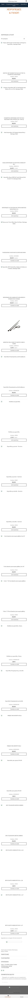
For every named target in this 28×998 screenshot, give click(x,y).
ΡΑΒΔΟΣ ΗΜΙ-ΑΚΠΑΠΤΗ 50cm (14, 746)
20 (24, 38)
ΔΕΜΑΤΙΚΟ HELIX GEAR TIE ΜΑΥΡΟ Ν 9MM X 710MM (14, 343)
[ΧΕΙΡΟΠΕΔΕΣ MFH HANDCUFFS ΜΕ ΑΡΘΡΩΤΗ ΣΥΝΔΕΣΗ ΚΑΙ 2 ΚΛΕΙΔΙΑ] (14, 281)
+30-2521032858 (5, 967)
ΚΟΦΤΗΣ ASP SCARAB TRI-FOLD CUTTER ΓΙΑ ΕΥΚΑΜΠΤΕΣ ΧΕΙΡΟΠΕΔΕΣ (14, 73)
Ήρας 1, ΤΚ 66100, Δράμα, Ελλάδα (9, 964)
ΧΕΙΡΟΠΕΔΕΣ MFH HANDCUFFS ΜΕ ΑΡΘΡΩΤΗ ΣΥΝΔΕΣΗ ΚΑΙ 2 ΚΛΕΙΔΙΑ (14, 298)
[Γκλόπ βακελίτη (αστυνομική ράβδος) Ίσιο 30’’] (14, 550)
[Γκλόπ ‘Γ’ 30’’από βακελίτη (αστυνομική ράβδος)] (14, 595)
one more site (16, 992)
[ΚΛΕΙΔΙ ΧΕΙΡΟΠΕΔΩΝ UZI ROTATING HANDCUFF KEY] (14, 146)
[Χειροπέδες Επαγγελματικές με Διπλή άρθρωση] (14, 371)
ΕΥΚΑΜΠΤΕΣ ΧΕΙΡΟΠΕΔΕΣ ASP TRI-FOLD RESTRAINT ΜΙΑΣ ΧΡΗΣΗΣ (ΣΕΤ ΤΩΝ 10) (14, 118)
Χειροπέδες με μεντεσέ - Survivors (14, 476)
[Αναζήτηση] (22, 1)
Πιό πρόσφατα (4, 38)
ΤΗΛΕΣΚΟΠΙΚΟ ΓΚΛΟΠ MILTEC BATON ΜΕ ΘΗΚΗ (14, 252)
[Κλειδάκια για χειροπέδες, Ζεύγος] (14, 640)
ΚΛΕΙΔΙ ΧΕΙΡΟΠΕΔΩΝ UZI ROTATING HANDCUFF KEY (14, 163)
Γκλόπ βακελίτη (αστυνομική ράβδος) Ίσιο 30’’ (14, 566)
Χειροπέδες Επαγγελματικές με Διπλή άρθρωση (14, 387)
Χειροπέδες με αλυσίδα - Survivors (14, 521)
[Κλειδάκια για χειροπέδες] (14, 416)
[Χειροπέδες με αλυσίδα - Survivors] (14, 505)
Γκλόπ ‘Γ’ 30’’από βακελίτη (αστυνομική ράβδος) (14, 611)
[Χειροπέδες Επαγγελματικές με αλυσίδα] (14, 685)
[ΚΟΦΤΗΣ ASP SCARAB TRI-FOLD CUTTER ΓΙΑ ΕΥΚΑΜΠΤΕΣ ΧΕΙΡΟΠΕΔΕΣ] (14, 57)
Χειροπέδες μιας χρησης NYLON (14, 790)
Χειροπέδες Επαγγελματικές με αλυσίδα (14, 701)
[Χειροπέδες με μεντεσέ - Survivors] (14, 460)
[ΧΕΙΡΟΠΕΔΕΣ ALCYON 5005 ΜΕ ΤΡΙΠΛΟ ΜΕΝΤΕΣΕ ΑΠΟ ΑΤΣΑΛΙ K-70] (14, 191)
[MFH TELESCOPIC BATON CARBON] (14, 819)
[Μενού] (2, 1)
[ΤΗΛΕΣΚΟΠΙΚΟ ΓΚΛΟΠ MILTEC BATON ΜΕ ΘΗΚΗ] (14, 236)
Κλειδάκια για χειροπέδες (14, 432)
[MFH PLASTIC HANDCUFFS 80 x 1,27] (14, 909)
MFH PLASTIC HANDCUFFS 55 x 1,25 (14, 880)
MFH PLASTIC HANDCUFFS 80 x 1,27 (14, 925)
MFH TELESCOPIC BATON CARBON (14, 835)
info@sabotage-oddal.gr (6, 966)
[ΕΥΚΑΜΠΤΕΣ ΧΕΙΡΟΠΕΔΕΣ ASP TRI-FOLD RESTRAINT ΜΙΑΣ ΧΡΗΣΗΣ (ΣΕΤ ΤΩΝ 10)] (14, 101)
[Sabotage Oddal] (13, 1)
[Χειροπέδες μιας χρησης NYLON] (14, 774)
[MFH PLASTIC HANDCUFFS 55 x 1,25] (14, 864)
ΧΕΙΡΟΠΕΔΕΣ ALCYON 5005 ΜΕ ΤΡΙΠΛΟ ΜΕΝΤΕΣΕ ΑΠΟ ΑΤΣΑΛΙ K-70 (14, 208)
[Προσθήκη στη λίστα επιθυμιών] (26, 43)
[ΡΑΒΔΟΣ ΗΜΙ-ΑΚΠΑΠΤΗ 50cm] (14, 729)
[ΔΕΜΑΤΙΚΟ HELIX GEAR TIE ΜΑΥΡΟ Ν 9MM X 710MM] (14, 326)
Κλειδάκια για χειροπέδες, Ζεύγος (14, 656)
